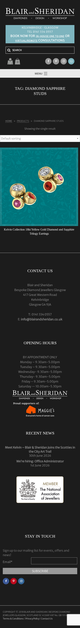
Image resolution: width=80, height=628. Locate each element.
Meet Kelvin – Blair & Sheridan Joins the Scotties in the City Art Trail (40, 449)
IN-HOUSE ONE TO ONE (50, 36)
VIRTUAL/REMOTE (26, 40)
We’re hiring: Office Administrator (40, 461)
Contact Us (47, 618)
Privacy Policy (32, 618)
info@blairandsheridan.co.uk (41, 319)
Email (7, 562)
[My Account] (10, 61)
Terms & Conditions (13, 618)
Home (8, 121)
